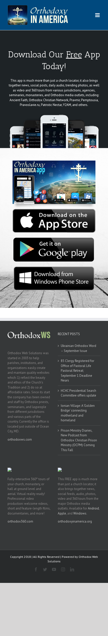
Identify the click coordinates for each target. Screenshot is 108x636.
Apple (62, 513)
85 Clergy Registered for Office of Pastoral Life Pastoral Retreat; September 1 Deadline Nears (77, 371)
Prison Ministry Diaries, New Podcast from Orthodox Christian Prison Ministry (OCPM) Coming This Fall (79, 440)
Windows (79, 513)
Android (93, 508)
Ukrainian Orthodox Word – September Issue (78, 348)
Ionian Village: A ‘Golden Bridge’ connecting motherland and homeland (78, 413)
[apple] (54, 210)
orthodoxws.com (20, 439)
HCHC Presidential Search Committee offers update (78, 393)
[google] (54, 239)
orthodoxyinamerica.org (75, 521)
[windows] (54, 268)
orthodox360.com (20, 521)
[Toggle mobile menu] (97, 15)
